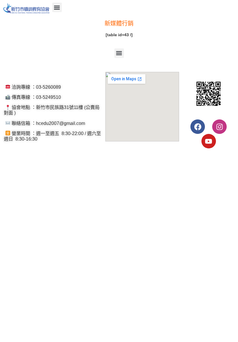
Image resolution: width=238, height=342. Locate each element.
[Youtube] (208, 141)
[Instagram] (219, 126)
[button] (57, 7)
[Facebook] (197, 126)
